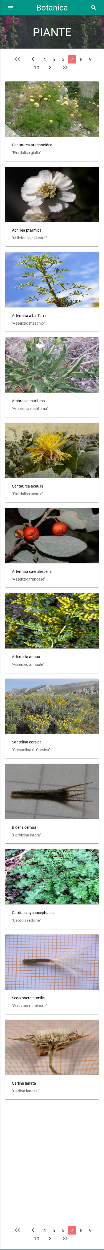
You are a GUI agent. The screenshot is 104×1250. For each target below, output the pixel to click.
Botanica (52, 7)
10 (36, 67)
